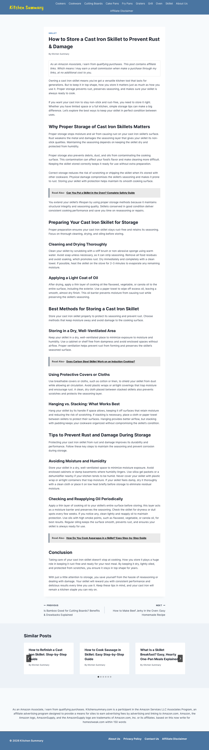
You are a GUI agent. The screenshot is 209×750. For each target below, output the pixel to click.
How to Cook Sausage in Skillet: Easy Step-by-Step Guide (104, 654)
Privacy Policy (132, 738)
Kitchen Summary (60, 54)
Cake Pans (112, 3)
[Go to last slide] (28, 658)
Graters (140, 3)
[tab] (98, 677)
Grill (150, 3)
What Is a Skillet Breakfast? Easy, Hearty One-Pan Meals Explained (159, 654)
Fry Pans (127, 3)
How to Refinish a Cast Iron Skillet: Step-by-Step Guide (48, 654)
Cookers (61, 3)
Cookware (75, 3)
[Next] (180, 658)
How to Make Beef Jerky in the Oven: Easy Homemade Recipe (139, 610)
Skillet (169, 3)
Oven (159, 3)
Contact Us (152, 738)
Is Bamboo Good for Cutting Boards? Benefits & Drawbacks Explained (72, 610)
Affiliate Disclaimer (121, 10)
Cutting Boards (93, 3)
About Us (182, 3)
